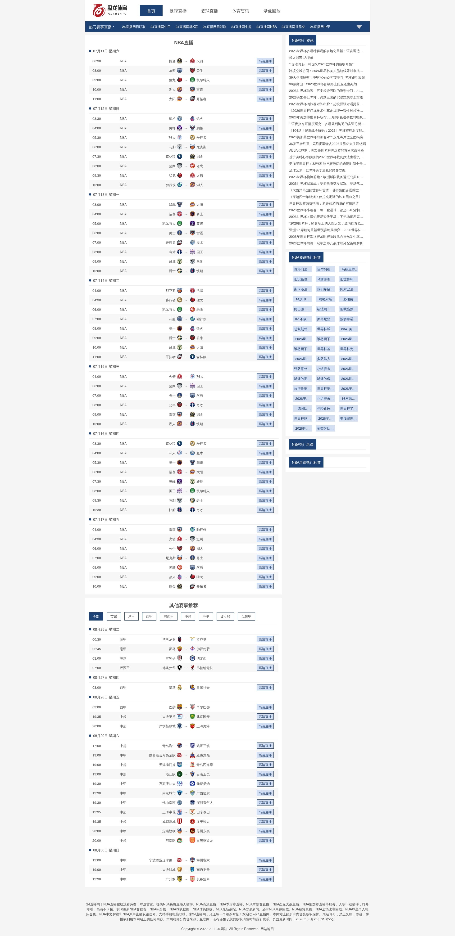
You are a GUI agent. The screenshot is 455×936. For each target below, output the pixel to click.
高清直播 (265, 60)
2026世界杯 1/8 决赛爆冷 (348, 359)
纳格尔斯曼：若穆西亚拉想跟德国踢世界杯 (325, 299)
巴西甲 (169, 616)
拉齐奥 (201, 639)
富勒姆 (171, 658)
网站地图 (267, 928)
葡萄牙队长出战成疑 (325, 429)
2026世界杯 (348, 369)
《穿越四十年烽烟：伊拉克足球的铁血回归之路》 (325, 196)
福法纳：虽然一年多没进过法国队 (325, 309)
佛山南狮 (169, 802)
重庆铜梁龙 (204, 840)
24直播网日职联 (134, 26)
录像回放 (272, 11)
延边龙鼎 (203, 755)
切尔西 (201, 658)
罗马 (172, 648)
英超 (113, 616)
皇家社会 (203, 687)
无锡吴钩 (203, 783)
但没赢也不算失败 (302, 279)
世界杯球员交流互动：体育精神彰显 (302, 419)
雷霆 (199, 89)
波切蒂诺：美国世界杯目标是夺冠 (348, 319)
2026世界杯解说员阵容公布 (302, 339)
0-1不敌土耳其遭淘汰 (302, 319)
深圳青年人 (204, 802)
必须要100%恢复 (348, 299)
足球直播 (178, 11)
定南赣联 (169, 830)
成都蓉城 (169, 821)
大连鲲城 (169, 869)
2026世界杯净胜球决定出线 (302, 359)
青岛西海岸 (204, 764)
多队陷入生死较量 (325, 359)
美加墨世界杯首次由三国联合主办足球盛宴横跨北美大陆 (348, 419)
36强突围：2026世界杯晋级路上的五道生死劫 (323, 83)
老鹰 (199, 165)
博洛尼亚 (169, 639)
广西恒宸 (203, 793)
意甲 (131, 616)
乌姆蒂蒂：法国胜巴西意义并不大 (325, 279)
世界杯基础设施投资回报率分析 (325, 349)
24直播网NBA (266, 26)
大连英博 (169, 716)
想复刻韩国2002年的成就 (302, 329)
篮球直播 (209, 11)
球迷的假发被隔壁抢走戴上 (325, 379)
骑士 (199, 214)
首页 (151, 11)
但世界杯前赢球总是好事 (348, 279)
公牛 (199, 70)
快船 (199, 270)
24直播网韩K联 (187, 26)
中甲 (206, 616)
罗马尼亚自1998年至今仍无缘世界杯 (325, 319)
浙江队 (171, 774)
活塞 (172, 214)
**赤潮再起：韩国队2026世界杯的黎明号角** (322, 64)
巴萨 (172, 707)
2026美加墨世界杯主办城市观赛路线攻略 (302, 399)
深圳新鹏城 (167, 726)
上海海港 (203, 726)
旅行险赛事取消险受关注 (302, 389)
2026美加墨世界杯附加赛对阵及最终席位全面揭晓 (326, 137)
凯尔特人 (203, 79)
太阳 (172, 98)
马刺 (172, 146)
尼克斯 (201, 146)
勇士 (172, 232)
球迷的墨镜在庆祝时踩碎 (302, 379)
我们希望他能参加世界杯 (325, 289)
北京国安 (203, 716)
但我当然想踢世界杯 (348, 309)
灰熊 (172, 70)
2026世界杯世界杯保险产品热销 (348, 379)
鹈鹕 (199, 128)
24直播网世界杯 (293, 26)
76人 (172, 137)
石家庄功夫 (167, 783)
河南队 (171, 840)
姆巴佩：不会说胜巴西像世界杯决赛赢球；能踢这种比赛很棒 (302, 309)
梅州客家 (203, 860)
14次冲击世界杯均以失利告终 (302, 299)
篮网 (172, 165)
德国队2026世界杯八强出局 (302, 409)
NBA (123, 60)
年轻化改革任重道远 (325, 409)
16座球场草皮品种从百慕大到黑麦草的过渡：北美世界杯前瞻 (348, 399)
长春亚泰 (203, 879)
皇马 (172, 687)
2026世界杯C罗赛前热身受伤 (302, 429)
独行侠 (171, 184)
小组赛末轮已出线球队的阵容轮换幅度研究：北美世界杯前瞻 (325, 399)
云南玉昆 (203, 774)
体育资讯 (240, 11)
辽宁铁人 (203, 821)
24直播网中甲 (160, 26)
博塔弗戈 (169, 667)
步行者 (201, 137)
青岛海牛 (169, 745)
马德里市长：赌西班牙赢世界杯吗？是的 (348, 269)
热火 (199, 118)
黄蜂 (172, 128)
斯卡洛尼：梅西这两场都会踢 (302, 289)
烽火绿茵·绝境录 (301, 57)
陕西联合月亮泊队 (162, 755)
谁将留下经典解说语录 (325, 339)
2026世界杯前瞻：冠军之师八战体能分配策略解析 (326, 243)
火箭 (199, 60)
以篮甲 (246, 616)
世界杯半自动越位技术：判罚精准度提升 (348, 409)
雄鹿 (172, 261)
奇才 (172, 251)
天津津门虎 (167, 764)
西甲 (149, 616)
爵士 (172, 270)
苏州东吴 (203, 830)
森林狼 (171, 156)
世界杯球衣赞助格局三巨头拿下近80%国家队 (325, 329)
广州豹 (171, 879)
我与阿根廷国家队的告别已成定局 (325, 269)
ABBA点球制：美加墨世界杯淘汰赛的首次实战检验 (326, 150)
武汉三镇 (203, 745)
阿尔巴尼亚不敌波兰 (348, 289)
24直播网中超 (241, 26)
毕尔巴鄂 (203, 707)
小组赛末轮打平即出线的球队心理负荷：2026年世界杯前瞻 (325, 369)
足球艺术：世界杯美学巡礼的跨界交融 (317, 170)
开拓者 (201, 98)
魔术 (172, 118)
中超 (188, 616)
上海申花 (169, 812)
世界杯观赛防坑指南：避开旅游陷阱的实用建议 (324, 203)
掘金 (172, 60)
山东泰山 (203, 812)
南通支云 (203, 869)
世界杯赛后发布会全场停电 (325, 389)
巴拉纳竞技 (204, 667)
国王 (199, 251)
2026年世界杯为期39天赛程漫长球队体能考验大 (325, 419)
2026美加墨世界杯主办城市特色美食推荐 (348, 389)
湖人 (172, 89)
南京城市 (169, 793)
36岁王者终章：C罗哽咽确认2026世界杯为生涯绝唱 (327, 143)
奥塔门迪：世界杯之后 (302, 269)
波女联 (225, 616)
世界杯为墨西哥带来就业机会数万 (348, 349)
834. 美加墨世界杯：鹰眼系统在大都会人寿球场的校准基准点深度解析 (348, 329)
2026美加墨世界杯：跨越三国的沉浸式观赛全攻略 (326, 97)
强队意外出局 (302, 369)
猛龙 (172, 79)
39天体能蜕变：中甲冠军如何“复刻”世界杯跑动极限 (327, 77)
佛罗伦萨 (203, 648)
